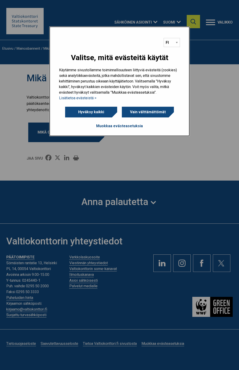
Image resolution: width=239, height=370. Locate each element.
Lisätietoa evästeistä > (77, 98)
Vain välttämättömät (148, 112)
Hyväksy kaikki (91, 112)
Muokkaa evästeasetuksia (119, 126)
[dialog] (119, 81)
